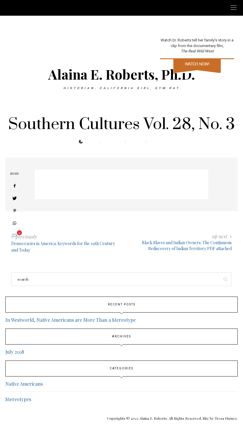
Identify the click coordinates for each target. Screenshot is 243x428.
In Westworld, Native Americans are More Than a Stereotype (70, 320)
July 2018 (14, 352)
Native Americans (24, 384)
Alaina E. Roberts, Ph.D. (121, 74)
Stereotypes (18, 399)
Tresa (94, 142)
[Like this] (14, 235)
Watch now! (197, 64)
